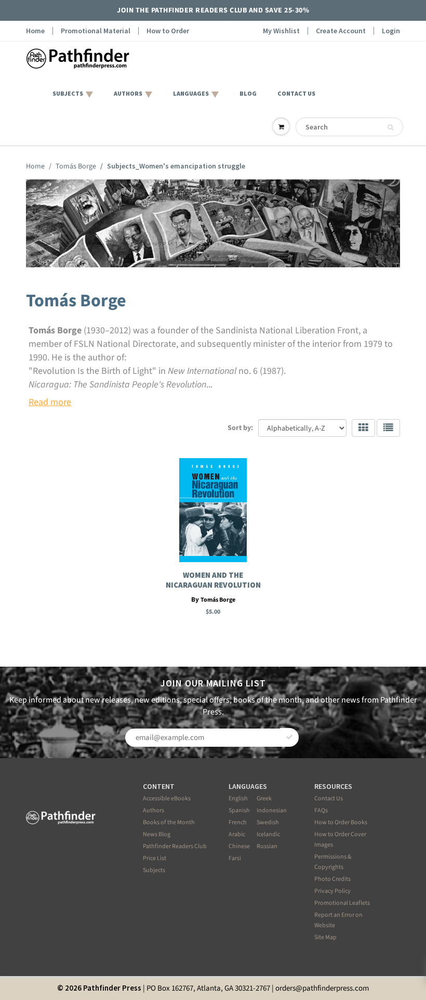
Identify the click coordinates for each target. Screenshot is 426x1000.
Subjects (154, 870)
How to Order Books (340, 822)
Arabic (237, 834)
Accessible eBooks (167, 798)
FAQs (321, 810)
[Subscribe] (289, 737)
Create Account (341, 31)
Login (391, 31)
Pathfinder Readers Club (175, 846)
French (238, 822)
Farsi (235, 858)
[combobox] (349, 127)
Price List (154, 858)
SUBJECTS (67, 93)
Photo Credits (332, 879)
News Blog (156, 834)
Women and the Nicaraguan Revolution (213, 580)
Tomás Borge (76, 166)
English (238, 798)
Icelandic (268, 834)
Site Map (325, 937)
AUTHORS (128, 93)
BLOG (248, 93)
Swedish (268, 822)
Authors (153, 810)
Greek (264, 798)
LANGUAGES (191, 93)
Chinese (239, 846)
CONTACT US (296, 93)
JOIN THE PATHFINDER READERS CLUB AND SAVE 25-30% (213, 10)
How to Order (168, 31)
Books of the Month (169, 822)
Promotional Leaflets (342, 903)
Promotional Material (95, 31)
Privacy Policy (332, 891)
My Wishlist (281, 31)
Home (35, 31)
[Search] (390, 127)
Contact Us (328, 798)
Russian (267, 846)
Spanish (239, 810)
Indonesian (272, 810)
